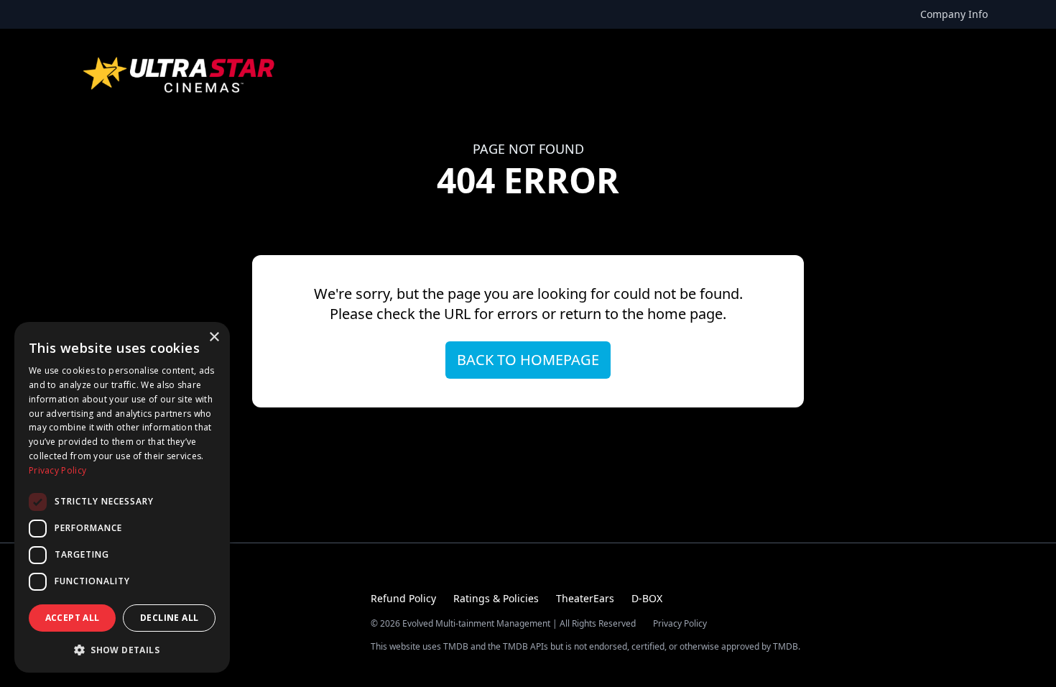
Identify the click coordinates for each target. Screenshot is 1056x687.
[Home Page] (180, 75)
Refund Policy (403, 598)
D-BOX (646, 598)
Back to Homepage (528, 359)
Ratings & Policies (496, 598)
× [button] (213, 337)
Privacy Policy (680, 624)
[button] (122, 649)
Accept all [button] (72, 618)
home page (685, 313)
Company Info (954, 14)
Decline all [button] (169, 618)
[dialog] (122, 497)
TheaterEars (585, 598)
